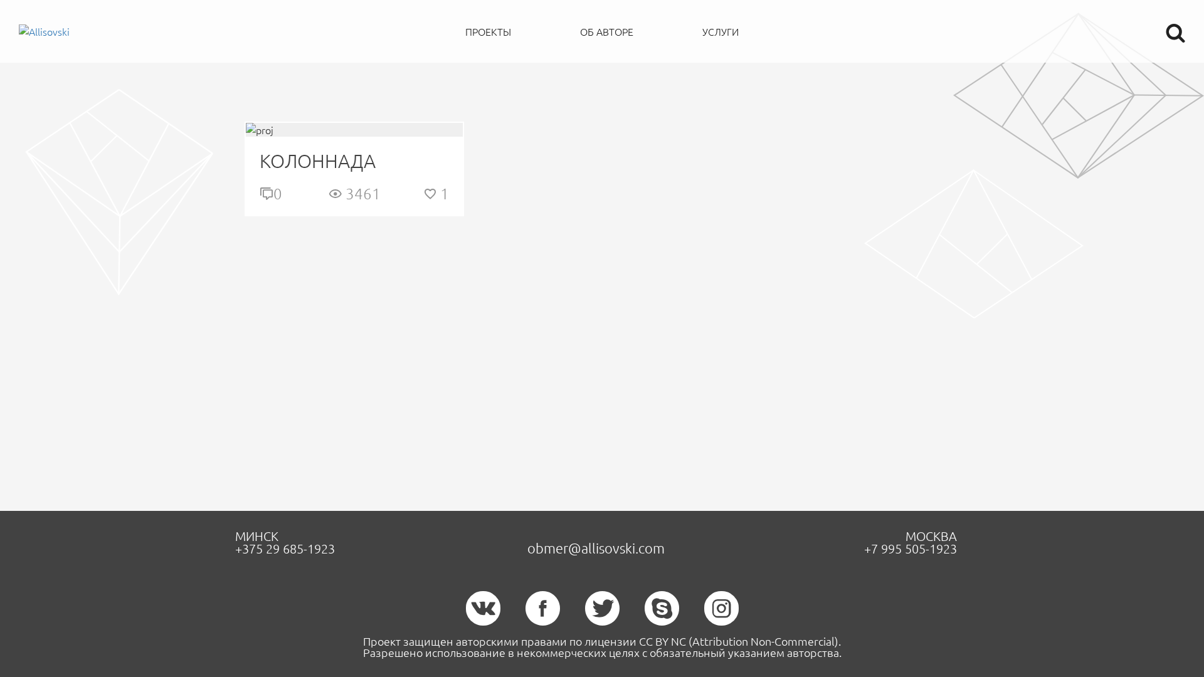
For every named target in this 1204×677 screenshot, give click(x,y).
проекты (488, 31)
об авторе (606, 31)
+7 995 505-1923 (910, 548)
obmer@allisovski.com (596, 548)
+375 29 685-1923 (285, 548)
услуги (720, 31)
